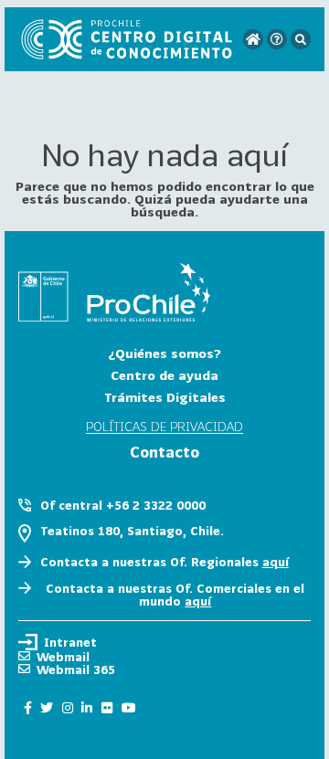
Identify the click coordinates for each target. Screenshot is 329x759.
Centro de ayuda (164, 375)
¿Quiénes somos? (164, 353)
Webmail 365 (76, 669)
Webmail (63, 656)
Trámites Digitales (165, 397)
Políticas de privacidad (164, 427)
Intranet (70, 642)
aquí (275, 561)
